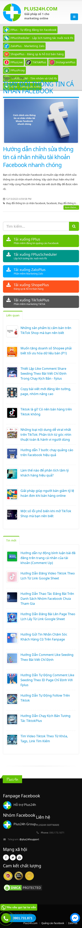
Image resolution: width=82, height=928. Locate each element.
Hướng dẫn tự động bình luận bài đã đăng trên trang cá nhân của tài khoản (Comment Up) (47, 558)
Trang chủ (9, 77)
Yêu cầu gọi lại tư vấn (21, 907)
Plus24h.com (30, 923)
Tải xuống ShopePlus (31, 286)
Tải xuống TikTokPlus (31, 302)
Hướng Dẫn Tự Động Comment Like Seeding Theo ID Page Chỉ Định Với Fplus (47, 680)
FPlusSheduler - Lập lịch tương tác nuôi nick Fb (42, 38)
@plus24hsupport (29, 839)
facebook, (52, 203)
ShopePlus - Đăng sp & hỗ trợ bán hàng (37, 54)
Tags (21, 77)
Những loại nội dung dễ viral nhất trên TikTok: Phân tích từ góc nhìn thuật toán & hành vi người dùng (45, 434)
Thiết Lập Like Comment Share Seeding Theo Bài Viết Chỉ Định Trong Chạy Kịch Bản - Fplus (43, 373)
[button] (75, 918)
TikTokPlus (39, 62)
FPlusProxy (18, 70)
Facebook (6, 857)
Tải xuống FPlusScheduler (35, 256)
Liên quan (13, 315)
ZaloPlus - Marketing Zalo (27, 46)
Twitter (13, 857)
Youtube (19, 857)
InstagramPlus (65, 62)
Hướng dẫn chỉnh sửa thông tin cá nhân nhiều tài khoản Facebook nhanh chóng (38, 157)
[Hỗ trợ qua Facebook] (75, 918)
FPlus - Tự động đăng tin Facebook (33, 30)
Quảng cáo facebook (52, 923)
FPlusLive (17, 62)
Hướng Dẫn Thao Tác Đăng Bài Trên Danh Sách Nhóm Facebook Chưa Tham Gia (47, 598)
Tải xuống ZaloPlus (30, 271)
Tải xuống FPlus (36, 241)
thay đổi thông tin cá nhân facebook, (26, 203)
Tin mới (11, 540)
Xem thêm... (71, 207)
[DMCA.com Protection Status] (23, 887)
